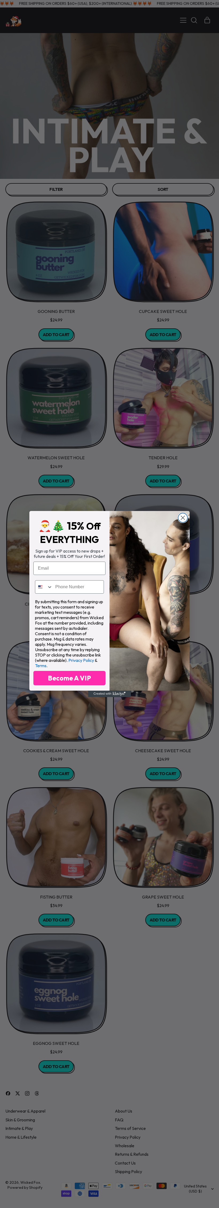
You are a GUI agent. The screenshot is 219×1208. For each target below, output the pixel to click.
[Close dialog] (182, 517)
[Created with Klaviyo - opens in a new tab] (109, 694)
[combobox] (44, 587)
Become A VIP (69, 678)
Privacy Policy (81, 660)
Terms (40, 665)
